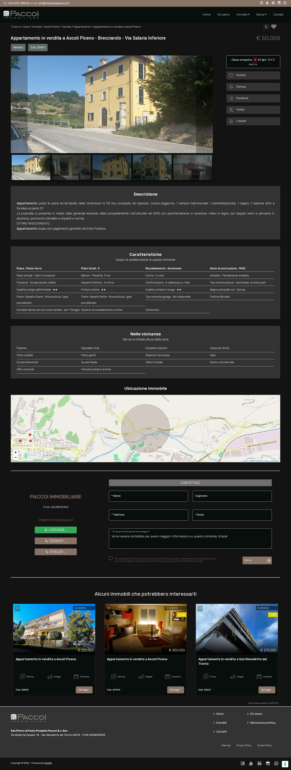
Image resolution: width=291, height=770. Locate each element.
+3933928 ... (57, 530)
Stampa (241, 86)
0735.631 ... (57, 552)
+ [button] (15, 452)
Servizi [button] (260, 14)
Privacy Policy (244, 745)
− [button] (15, 457)
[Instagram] (279, 3)
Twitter (240, 109)
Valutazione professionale (266, 722)
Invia (248, 560)
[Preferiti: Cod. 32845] (17, 608)
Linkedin (241, 121)
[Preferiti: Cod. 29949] (108, 608)
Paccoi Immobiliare (56, 497)
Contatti (278, 14)
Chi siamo (223, 14)
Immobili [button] (241, 14)
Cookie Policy (264, 745)
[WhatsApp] (285, 3)
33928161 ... (57, 541)
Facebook (242, 98)
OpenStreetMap (262, 460)
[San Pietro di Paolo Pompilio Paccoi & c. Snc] (21, 14)
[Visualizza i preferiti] (274, 28)
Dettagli (83, 689)
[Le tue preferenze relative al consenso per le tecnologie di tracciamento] (285, 764)
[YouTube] (267, 3)
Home (207, 14)
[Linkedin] (273, 3)
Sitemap (226, 745)
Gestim (48, 763)
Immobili (221, 722)
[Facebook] (261, 3)
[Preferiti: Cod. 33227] (200, 608)
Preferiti (241, 75)
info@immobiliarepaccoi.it (55, 520)
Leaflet (245, 460)
